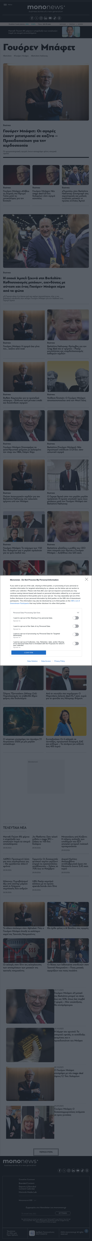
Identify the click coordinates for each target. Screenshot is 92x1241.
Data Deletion (32, 661)
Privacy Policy (59, 661)
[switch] (76, 617)
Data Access (46, 661)
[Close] (87, 580)
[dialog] (46, 620)
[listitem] (46, 612)
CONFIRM (28, 653)
